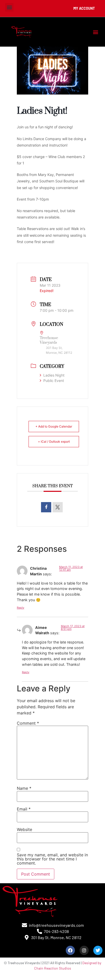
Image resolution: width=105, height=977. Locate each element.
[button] (9, 7)
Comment (28, 723)
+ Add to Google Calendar (53, 426)
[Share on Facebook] (46, 507)
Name (24, 788)
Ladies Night (53, 375)
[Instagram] (84, 950)
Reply (20, 607)
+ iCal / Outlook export (54, 441)
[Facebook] (70, 950)
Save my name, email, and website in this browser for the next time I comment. (52, 859)
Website (24, 829)
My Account (84, 8)
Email (24, 809)
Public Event (53, 380)
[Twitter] (97, 950)
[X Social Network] (57, 507)
